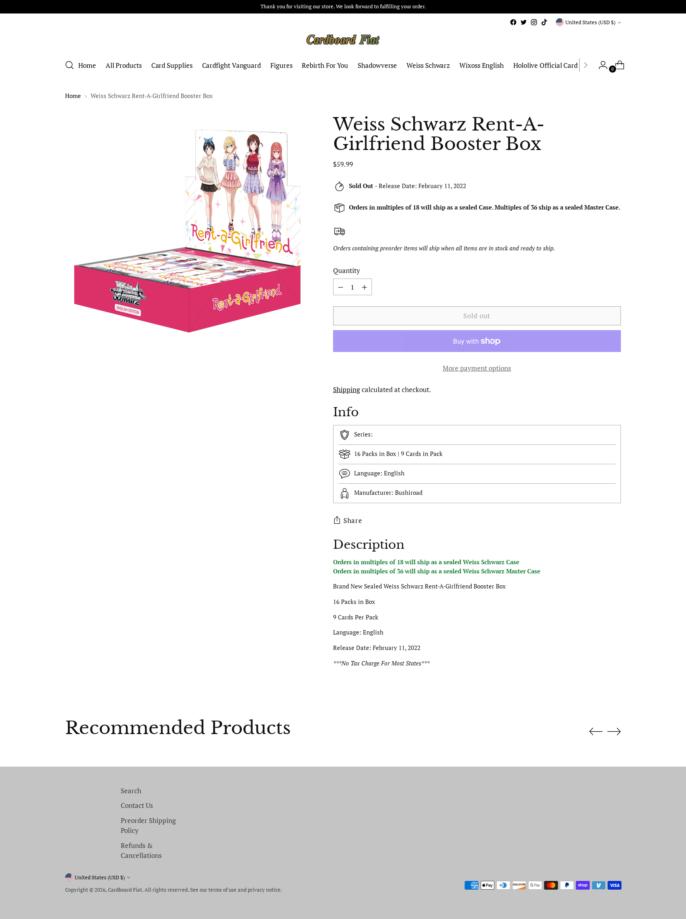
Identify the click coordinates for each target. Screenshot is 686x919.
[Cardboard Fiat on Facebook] (513, 22)
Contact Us (137, 805)
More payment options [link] (477, 368)
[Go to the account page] (600, 65)
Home (73, 96)
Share (352, 520)
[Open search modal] (69, 65)
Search (131, 790)
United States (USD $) (590, 22)
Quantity (346, 270)
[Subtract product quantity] (364, 287)
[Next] (586, 65)
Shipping (346, 389)
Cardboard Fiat (125, 889)
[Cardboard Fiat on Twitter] (523, 22)
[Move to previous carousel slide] (596, 731)
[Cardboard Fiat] (343, 39)
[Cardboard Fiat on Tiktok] (544, 22)
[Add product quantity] (340, 287)
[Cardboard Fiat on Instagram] (534, 22)
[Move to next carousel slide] (614, 731)
